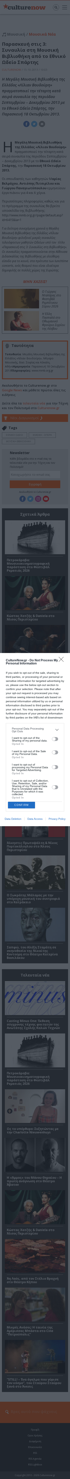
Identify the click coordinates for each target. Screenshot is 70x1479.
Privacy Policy (57, 818)
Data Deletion (13, 818)
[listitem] (35, 730)
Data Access (35, 818)
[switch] (55, 739)
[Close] (62, 660)
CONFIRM (21, 805)
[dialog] (35, 739)
